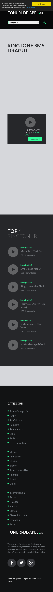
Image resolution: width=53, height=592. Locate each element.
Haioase (14, 501)
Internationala (17, 492)
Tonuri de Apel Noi (19, 470)
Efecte (13, 465)
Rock (12, 524)
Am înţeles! (41, 4)
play (30, 122)
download (35, 139)
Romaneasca (16, 429)
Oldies (13, 483)
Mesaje (13, 452)
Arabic (13, 497)
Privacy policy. (39, 552)
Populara (14, 424)
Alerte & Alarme (18, 515)
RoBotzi (14, 438)
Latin (12, 433)
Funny (13, 415)
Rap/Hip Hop (16, 420)
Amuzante (15, 456)
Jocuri (13, 479)
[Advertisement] (26, 79)
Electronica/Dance (19, 442)
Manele (13, 510)
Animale (14, 474)
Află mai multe (30, 8)
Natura (13, 506)
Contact (10, 581)
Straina (13, 461)
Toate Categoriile (19, 411)
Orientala (15, 519)
